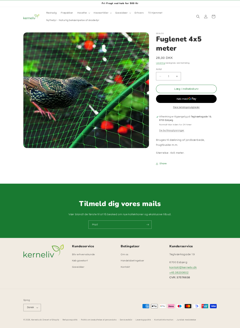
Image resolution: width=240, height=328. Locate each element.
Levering (160, 63)
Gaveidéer (78, 267)
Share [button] (163, 163)
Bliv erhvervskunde (83, 254)
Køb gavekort (80, 260)
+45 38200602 (179, 272)
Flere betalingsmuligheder (186, 107)
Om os (124, 254)
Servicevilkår (126, 320)
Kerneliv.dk (36, 320)
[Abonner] (147, 224)
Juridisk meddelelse (186, 320)
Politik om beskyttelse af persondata (99, 320)
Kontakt (125, 267)
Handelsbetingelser (132, 260)
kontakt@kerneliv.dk (183, 267)
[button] (83, 13)
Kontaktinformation (163, 320)
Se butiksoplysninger (171, 130)
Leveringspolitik (143, 320)
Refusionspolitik (70, 320)
